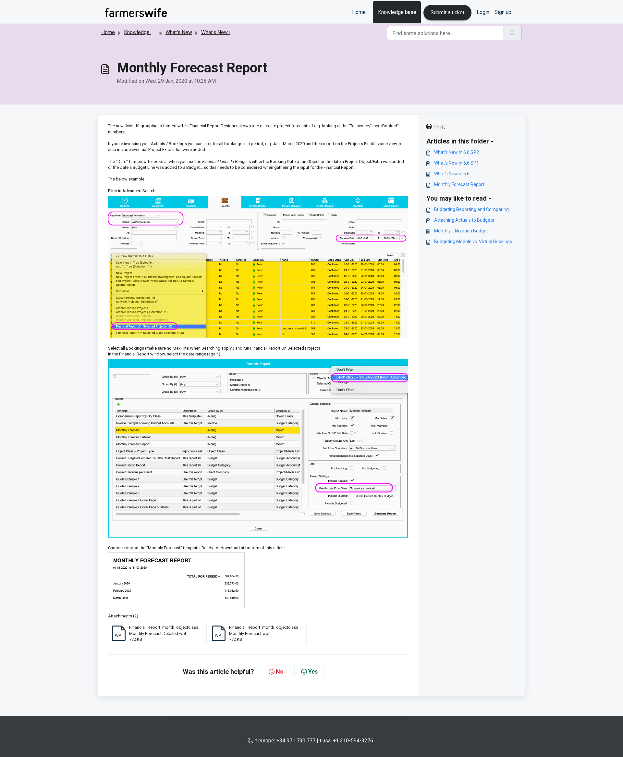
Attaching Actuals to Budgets (464, 220)
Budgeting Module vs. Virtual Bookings (473, 241)
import (132, 547)
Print (439, 127)
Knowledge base (397, 12)
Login (483, 12)
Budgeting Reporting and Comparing (471, 209)
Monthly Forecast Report (459, 184)
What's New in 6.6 (221, 32)
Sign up (503, 12)
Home (359, 12)
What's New (178, 32)
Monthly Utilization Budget (461, 230)
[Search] (512, 33)
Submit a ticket (447, 12)
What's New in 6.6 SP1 (456, 163)
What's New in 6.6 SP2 (456, 152)
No (280, 671)
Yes (313, 671)
